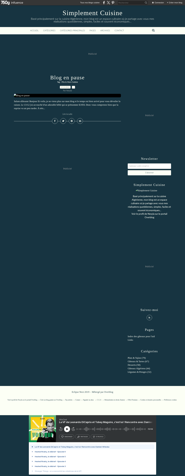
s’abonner (68, 436)
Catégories (49, 31)
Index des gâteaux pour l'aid (141, 336)
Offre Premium (132, 400)
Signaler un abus (88, 400)
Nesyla (151, 214)
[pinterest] (113, 2)
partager (84, 436)
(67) (138, 361)
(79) (137, 358)
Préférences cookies (170, 400)
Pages (93, 31)
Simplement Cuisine (93, 13)
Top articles (68, 400)
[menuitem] (34, 30)
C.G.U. (99, 400)
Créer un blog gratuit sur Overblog (51, 400)
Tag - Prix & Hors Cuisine (67, 82)
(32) (139, 372)
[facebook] (104, 2)
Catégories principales (72, 31)
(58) (134, 365)
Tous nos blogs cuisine (90, 2)
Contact (119, 31)
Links (130, 340)
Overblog (108, 392)
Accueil (34, 31)
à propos (99, 436)
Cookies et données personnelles (150, 400)
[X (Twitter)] (108, 2)
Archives (105, 31)
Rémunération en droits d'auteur (115, 400)
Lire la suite (67, 114)
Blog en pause (67, 77)
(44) (139, 368)
